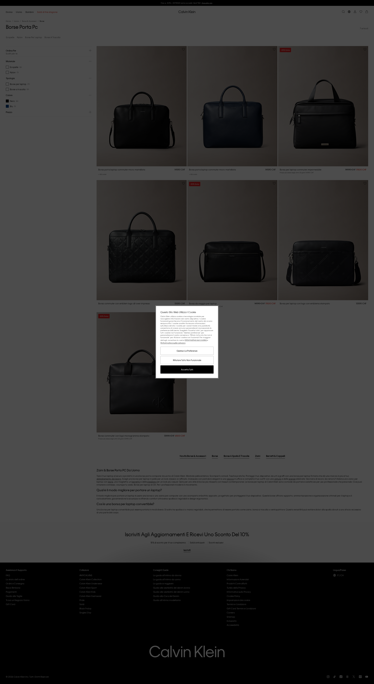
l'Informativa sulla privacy (173, 343)
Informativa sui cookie (196, 340)
